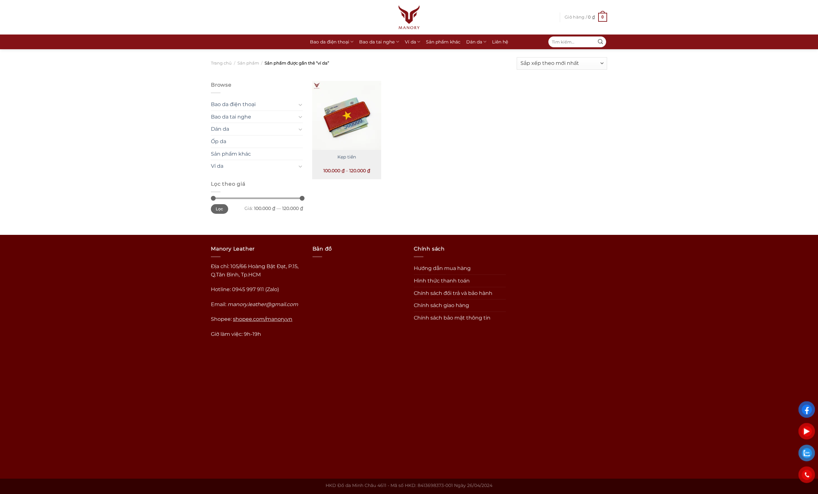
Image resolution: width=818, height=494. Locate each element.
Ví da (410, 42)
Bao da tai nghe (377, 42)
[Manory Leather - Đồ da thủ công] (409, 17)
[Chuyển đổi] (300, 104)
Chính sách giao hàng (441, 305)
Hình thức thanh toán (442, 281)
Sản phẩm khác (443, 42)
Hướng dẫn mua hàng (442, 268)
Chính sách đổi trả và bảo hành (453, 293)
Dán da (474, 42)
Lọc (219, 208)
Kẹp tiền (346, 157)
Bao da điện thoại (329, 42)
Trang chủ (221, 63)
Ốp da (218, 141)
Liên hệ (500, 42)
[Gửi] (600, 41)
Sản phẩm (248, 63)
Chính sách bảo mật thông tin (452, 318)
